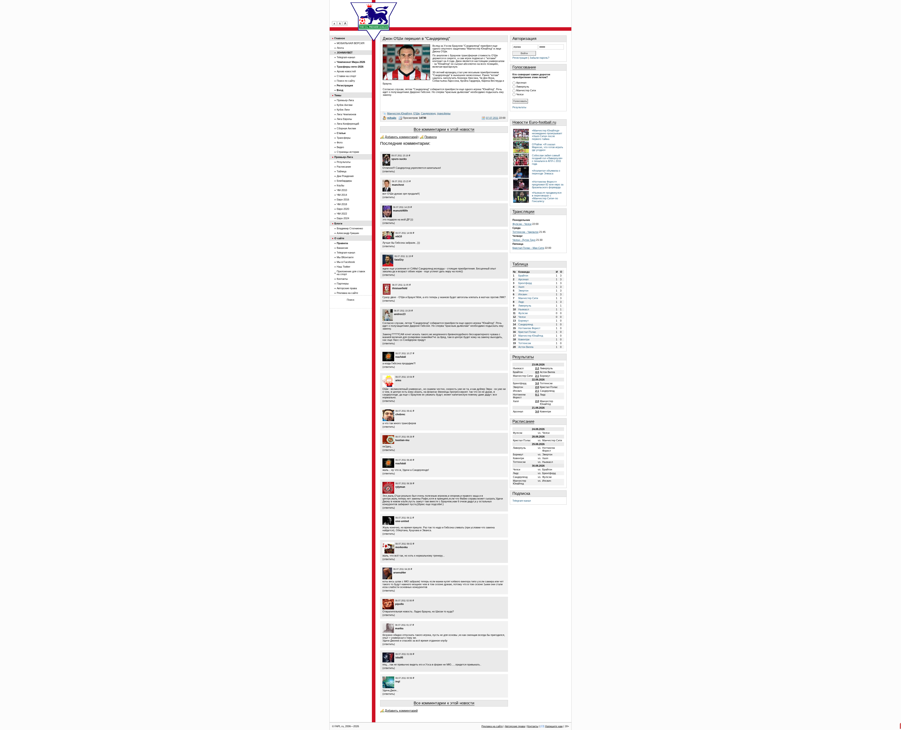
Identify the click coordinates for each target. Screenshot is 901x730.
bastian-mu (402, 440)
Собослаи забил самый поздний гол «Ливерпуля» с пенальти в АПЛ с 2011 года (547, 159)
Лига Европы (344, 119)
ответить (388, 171)
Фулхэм (523, 313)
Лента (340, 47)
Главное (339, 38)
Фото (340, 142)
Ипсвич (522, 294)
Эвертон (523, 290)
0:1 (537, 394)
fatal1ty (399, 259)
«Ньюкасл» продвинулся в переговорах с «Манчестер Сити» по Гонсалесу (546, 197)
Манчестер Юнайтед (399, 113)
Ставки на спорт (346, 76)
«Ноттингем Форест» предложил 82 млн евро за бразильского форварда (547, 184)
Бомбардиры (344, 180)
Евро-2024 (343, 218)
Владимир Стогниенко (350, 228)
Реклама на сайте (347, 293)
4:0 (537, 372)
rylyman (400, 486)
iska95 (399, 657)
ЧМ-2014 (342, 194)
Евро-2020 (343, 208)
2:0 (537, 387)
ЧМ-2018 (342, 204)
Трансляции (523, 211)
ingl (397, 681)
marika (399, 628)
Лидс (521, 301)
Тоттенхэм (524, 343)
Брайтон (523, 275)
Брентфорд (525, 283)
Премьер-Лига (345, 100)
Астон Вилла (525, 347)
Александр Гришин (348, 233)
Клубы (340, 185)
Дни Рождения (345, 176)
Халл (521, 286)
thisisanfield (399, 288)
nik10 (398, 236)
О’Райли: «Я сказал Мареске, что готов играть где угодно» (547, 147)
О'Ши (416, 113)
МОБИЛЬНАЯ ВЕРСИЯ (350, 43)
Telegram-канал (521, 500)
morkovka (401, 547)
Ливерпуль (522, 86)
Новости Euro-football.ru (534, 122)
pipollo (399, 604)
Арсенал (521, 82)
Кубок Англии (344, 105)
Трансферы (344, 137)
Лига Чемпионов (346, 114)
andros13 (399, 314)
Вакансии (342, 247)
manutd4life (400, 210)
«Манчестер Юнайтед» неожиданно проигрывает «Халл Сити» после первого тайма (547, 134)
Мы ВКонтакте (345, 257)
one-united (402, 521)
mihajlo (391, 117)
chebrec (400, 414)
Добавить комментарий (401, 137)
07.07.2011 (492, 117)
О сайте (339, 238)
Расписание (523, 421)
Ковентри (523, 339)
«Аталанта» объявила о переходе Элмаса (546, 172)
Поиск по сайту (346, 80)
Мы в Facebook (346, 262)
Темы (337, 95)
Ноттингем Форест (529, 328)
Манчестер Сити (526, 90)
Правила (430, 137)
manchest (398, 184)
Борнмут (523, 320)
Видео (340, 147)
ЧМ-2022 (342, 213)
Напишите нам (554, 726)
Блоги (338, 223)
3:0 (537, 383)
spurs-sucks (399, 159)
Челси (519, 94)
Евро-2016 (343, 199)
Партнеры (343, 283)
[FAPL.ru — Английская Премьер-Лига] (373, 16)
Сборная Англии (346, 128)
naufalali (400, 356)
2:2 (537, 368)
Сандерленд (428, 113)
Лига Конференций (348, 123)
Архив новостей (346, 71)
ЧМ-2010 (342, 190)
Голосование (524, 67)
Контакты (342, 278)
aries (398, 380)
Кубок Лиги (343, 109)
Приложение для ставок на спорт (351, 273)
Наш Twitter (343, 266)
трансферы (443, 113)
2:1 (537, 375)
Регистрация (519, 57)
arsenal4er (399, 572)
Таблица (520, 264)
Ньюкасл (523, 309)
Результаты (519, 107)
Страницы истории (348, 151)
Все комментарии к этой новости (444, 129)
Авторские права (347, 288)
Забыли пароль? (539, 57)
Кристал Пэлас (527, 331)
